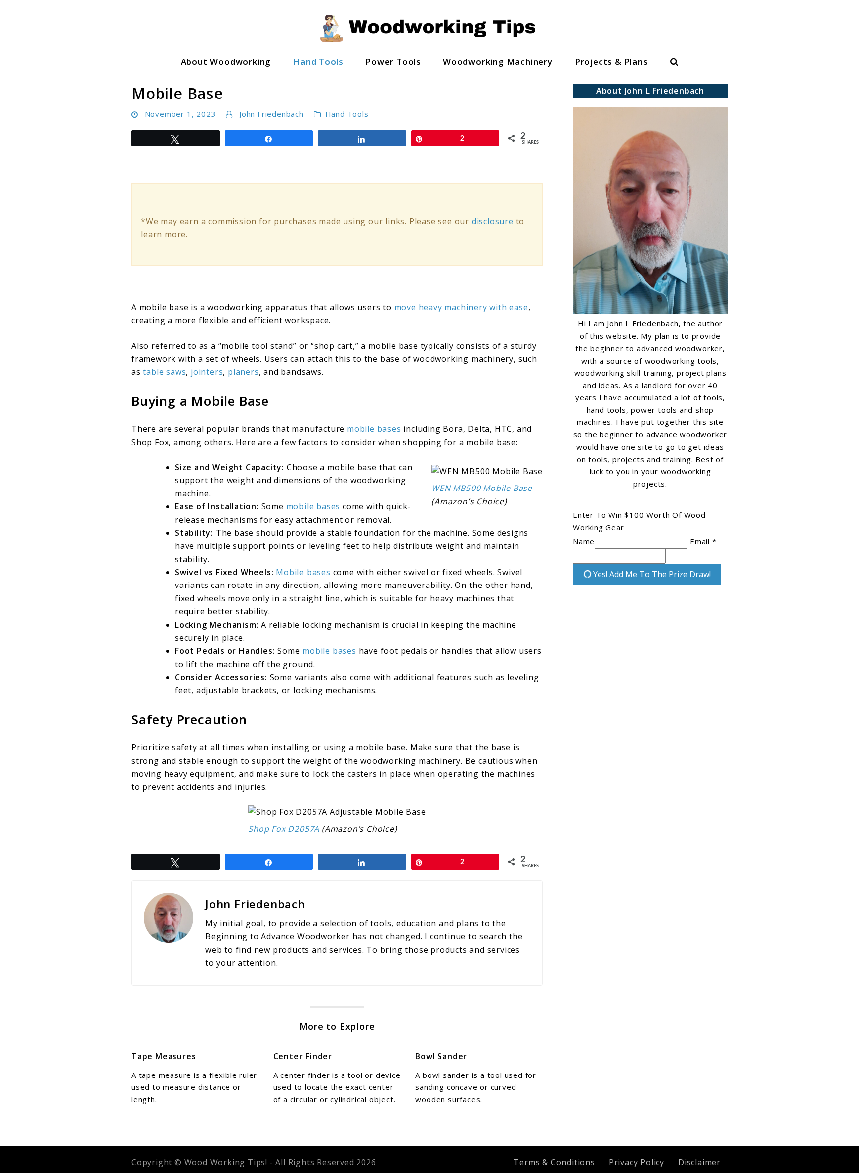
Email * (703, 541)
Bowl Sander (441, 1056)
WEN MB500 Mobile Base (481, 488)
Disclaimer (699, 1162)
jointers (207, 371)
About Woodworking (226, 61)
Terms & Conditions (554, 1162)
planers (243, 371)
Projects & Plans (611, 61)
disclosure (493, 221)
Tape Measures (163, 1056)
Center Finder (302, 1056)
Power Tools (393, 61)
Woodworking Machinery (498, 61)
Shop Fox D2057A (283, 828)
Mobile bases (303, 572)
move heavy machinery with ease (461, 307)
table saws (164, 371)
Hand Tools (318, 61)
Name (584, 541)
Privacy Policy (636, 1162)
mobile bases (374, 428)
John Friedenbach (271, 114)
